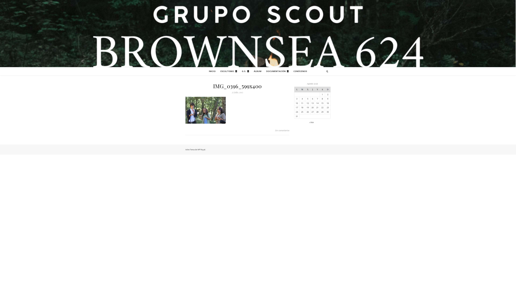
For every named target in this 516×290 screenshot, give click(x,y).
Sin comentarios (282, 130)
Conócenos (300, 71)
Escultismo (227, 71)
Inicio (212, 71)
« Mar (311, 122)
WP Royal (201, 149)
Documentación (276, 71)
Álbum (257, 71)
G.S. (244, 71)
